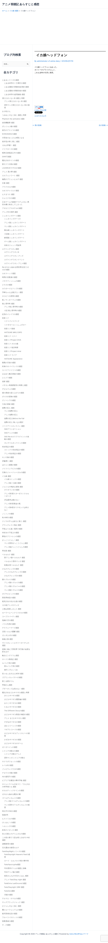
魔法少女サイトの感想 (10, 160)
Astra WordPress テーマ (78, 934)
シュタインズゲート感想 (11, 216)
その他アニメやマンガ (10, 605)
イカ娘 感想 (6, 476)
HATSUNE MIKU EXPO (13, 332)
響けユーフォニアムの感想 (12, 910)
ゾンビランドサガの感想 (11, 769)
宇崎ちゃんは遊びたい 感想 (12, 292)
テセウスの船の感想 (9, 773)
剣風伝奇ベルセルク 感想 (13, 565)
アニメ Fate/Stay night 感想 (15, 880)
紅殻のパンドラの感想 (10, 314)
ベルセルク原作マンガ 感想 (14, 561)
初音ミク (5, 318)
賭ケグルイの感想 (9, 579)
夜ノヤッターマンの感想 (11, 300)
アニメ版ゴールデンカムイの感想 (17, 801)
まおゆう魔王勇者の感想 (11, 374)
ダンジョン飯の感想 (9, 126)
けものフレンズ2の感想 (13, 576)
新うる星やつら (8, 681)
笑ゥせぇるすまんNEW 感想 (12, 674)
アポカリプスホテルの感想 (12, 208)
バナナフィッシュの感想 (11, 281)
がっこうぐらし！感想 (10, 540)
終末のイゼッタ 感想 (10, 830)
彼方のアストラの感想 (10, 130)
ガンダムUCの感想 (9, 635)
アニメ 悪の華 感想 (9, 172)
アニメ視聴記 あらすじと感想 (20, 4)
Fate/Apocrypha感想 (12, 864)
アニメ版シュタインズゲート (15, 222)
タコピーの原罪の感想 (10, 296)
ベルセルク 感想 (8, 554)
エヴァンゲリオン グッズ (13, 256)
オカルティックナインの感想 (13, 790)
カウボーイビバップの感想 (12, 288)
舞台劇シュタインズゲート (14, 230)
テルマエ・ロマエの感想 (11, 898)
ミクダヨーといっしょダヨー (15, 325)
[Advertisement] (54, 27)
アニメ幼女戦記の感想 (12, 453)
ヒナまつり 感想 (8, 194)
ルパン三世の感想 (9, 663)
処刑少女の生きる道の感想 (12, 601)
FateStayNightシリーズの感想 (13, 851)
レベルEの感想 (7, 765)
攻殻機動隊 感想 (8, 123)
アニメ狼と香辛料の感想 (13, 307)
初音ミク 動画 (9, 329)
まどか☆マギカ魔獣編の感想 (15, 699)
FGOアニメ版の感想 (12, 872)
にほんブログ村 (40, 110)
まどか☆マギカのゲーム (13, 743)
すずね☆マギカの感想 (12, 722)
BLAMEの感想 (7, 517)
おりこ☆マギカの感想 (12, 703)
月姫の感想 (8, 895)
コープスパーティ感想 (10, 616)
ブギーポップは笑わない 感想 (13, 689)
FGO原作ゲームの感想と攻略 (15, 868)
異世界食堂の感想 (9, 598)
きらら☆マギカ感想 (12, 695)
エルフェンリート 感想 (11, 175)
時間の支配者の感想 (9, 277)
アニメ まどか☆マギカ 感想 (15, 718)
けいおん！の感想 (9, 822)
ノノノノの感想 (8, 514)
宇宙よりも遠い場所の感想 (12, 529)
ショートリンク (40, 116)
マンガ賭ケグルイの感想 (13, 590)
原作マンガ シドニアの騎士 (14, 758)
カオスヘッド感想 (9, 273)
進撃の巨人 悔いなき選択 (13, 422)
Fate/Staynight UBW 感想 (14, 887)
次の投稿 (103, 125)
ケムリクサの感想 (9, 198)
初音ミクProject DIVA (12, 340)
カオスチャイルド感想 (10, 191)
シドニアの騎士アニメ (12, 754)
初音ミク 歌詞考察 (11, 347)
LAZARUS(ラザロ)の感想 (11, 168)
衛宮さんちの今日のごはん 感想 (16, 876)
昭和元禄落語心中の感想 (11, 153)
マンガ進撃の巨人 (11, 411)
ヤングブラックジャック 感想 (13, 902)
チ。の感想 (6, 925)
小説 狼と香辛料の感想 (13, 310)
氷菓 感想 (5, 183)
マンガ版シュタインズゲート (15, 226)
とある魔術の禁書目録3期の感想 (16, 87)
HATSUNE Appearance (13, 359)
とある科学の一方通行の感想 (15, 83)
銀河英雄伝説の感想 (9, 913)
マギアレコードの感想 (12, 729)
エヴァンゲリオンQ (11, 252)
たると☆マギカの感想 (12, 707)
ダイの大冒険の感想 (9, 396)
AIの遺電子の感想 (9, 777)
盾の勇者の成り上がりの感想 (13, 393)
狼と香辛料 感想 (8, 304)
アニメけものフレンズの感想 (15, 572)
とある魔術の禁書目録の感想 (15, 91)
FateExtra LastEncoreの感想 (15, 883)
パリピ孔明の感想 (9, 624)
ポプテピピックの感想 (10, 594)
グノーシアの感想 (9, 400)
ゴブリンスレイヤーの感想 (12, 677)
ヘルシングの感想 (9, 826)
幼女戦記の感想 (8, 447)
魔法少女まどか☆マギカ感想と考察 (15, 692)
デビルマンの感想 (9, 389)
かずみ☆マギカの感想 (12, 740)
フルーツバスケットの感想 (12, 917)
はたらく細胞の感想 (9, 465)
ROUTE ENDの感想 (9, 811)
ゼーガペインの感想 (9, 747)
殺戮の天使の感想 (9, 362)
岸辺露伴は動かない (11, 500)
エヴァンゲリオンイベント (14, 260)
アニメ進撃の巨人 (11, 415)
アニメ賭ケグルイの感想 (13, 582)
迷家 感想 (5, 381)
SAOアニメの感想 (11, 433)
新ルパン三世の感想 (11, 666)
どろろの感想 (7, 285)
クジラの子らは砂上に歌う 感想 (14, 521)
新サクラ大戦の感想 (9, 164)
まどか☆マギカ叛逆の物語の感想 (17, 714)
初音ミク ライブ (10, 355)
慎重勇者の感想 (8, 921)
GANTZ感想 (6, 157)
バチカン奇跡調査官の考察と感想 (14, 385)
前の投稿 (37, 125)
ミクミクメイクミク (11, 321)
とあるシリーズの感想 (10, 80)
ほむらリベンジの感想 (12, 726)
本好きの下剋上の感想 (10, 532)
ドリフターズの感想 (9, 149)
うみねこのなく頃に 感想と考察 (14, 115)
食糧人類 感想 (7, 639)
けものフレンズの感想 (10, 569)
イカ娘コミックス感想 (12, 479)
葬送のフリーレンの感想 (11, 536)
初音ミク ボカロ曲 (11, 344)
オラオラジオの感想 (11, 490)
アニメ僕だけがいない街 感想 (15, 101)
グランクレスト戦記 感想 (11, 525)
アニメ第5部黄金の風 (12, 504)
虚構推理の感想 (8, 844)
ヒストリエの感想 (9, 819)
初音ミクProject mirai (12, 351)
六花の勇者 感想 (8, 404)
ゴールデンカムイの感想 (11, 798)
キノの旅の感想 (8, 457)
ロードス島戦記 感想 (10, 659)
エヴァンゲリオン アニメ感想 (15, 263)
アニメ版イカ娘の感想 (12, 483)
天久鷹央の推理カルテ (10, 848)
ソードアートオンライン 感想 (13, 426)
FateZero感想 (9, 891)
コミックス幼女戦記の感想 (14, 450)
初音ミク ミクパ (10, 336)
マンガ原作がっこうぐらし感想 (16, 543)
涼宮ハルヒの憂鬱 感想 (11, 631)
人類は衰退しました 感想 (11, 609)
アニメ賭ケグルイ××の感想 (14, 586)
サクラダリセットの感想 (11, 761)
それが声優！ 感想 (9, 145)
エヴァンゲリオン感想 (10, 249)
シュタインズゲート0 (12, 219)
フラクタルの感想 (9, 187)
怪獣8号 (5, 815)
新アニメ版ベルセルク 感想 (14, 557)
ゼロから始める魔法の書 (11, 794)
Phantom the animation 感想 (13, 119)
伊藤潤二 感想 (7, 461)
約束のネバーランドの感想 (12, 366)
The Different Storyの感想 (14, 711)
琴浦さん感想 (7, 685)
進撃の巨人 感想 (8, 408)
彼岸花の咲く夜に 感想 (11, 141)
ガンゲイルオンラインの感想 (15, 443)
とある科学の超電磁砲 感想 (14, 94)
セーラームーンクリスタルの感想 (14, 613)
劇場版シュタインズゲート (14, 238)
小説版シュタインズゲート (14, 234)
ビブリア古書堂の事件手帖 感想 (14, 780)
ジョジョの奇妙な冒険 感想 (12, 487)
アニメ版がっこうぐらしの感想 (16, 547)
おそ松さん (6, 111)
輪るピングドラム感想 (10, 655)
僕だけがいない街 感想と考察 (13, 98)
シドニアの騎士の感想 (10, 751)
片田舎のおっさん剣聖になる (13, 138)
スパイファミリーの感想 (11, 370)
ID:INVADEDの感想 (9, 134)
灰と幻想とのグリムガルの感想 (14, 834)
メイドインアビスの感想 (11, 469)
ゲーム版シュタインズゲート (15, 241)
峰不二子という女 (11, 670)
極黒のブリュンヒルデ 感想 (12, 179)
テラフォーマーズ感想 (10, 628)
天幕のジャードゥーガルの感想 (14, 472)
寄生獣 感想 (6, 551)
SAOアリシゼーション (12, 429)
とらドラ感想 (7, 378)
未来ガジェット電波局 (12, 245)
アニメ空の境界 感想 (10, 212)
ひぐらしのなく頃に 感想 (11, 906)
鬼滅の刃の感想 (8, 620)
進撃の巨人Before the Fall (14, 418)
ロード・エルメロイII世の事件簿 (16, 861)
